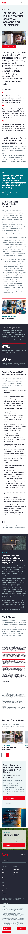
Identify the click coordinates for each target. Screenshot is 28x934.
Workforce (4, 893)
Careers (3, 872)
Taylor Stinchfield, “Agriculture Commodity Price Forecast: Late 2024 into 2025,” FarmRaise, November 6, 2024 (13, 673)
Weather (4, 891)
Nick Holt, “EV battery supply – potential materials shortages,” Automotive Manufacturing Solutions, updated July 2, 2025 (14, 662)
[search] (22, 3)
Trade (3, 885)
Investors (4, 875)
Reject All (21, 928)
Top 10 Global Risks (8, 318)
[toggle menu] (25, 2)
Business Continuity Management (9, 748)
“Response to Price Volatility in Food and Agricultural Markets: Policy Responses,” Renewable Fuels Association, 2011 (14, 680)
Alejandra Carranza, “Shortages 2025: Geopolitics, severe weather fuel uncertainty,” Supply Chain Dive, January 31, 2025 (14, 652)
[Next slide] (7, 755)
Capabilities (16, 869)
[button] (14, 798)
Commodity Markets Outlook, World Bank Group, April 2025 (13, 644)
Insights (15, 875)
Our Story (4, 869)
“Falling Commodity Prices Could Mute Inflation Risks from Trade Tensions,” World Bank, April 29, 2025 (13, 678)
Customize (6, 928)
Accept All (6, 932)
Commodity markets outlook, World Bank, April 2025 (11, 668)
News (3, 877)
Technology (4, 888)
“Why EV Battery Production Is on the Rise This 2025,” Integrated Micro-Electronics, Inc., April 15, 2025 (14, 658)
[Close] (25, 906)
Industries (15, 872)
